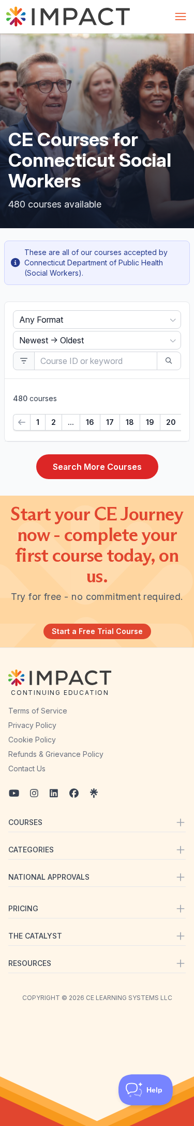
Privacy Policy (32, 725)
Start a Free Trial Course (97, 631)
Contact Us (27, 768)
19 (150, 422)
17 (110, 422)
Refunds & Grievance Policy (55, 754)
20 (171, 422)
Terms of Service (37, 710)
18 (130, 422)
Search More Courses (97, 467)
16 (90, 422)
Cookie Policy (32, 739)
